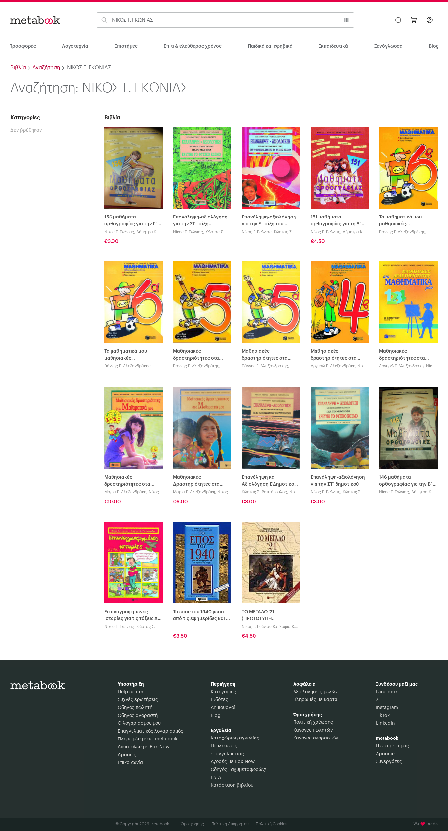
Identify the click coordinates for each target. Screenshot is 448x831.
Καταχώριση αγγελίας (235, 738)
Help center (130, 692)
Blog (216, 715)
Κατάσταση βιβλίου (232, 785)
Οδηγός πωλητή (135, 707)
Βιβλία (18, 67)
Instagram (387, 707)
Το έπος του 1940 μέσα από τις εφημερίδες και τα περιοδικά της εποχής (202, 616)
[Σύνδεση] (430, 20)
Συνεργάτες (389, 761)
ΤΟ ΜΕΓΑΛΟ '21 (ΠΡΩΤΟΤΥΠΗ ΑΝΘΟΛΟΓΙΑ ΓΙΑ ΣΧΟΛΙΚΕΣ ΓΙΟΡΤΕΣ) (271, 616)
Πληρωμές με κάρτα (315, 699)
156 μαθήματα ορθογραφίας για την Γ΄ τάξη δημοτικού (130, 221)
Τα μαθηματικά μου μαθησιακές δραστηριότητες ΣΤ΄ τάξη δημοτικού (407, 221)
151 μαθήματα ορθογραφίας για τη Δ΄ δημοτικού (336, 221)
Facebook (386, 692)
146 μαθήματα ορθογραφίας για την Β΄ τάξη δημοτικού (406, 481)
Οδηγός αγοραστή (138, 715)
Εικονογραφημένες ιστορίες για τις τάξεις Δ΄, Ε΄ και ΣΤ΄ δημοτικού (132, 616)
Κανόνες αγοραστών (315, 738)
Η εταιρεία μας (392, 746)
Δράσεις (127, 755)
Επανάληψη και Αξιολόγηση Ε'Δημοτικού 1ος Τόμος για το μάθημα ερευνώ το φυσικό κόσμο (269, 481)
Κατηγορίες (223, 692)
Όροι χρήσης (195, 824)
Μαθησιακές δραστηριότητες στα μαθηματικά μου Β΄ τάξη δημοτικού (131, 481)
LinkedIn (385, 723)
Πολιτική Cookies (271, 824)
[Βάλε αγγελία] (398, 20)
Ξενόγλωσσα (388, 46)
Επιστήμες (126, 46)
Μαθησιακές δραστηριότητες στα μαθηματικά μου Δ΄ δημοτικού (333, 355)
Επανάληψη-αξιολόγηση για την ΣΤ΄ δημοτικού (338, 481)
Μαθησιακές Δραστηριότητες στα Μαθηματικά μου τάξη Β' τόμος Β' (200, 481)
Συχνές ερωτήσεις (138, 699)
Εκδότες (219, 699)
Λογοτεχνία (75, 46)
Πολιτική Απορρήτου (232, 824)
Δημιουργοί (223, 707)
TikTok (383, 715)
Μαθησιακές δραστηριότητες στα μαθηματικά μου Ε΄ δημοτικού (196, 355)
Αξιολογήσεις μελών (315, 692)
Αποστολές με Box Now (143, 747)
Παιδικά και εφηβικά (270, 46)
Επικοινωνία (130, 762)
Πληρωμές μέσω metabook (147, 739)
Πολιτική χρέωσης (313, 722)
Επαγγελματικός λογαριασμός (150, 731)
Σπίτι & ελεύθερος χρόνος (193, 46)
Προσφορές (22, 46)
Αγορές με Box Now (233, 761)
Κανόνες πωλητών (313, 730)
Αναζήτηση (46, 67)
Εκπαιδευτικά (333, 46)
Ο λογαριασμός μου (139, 723)
